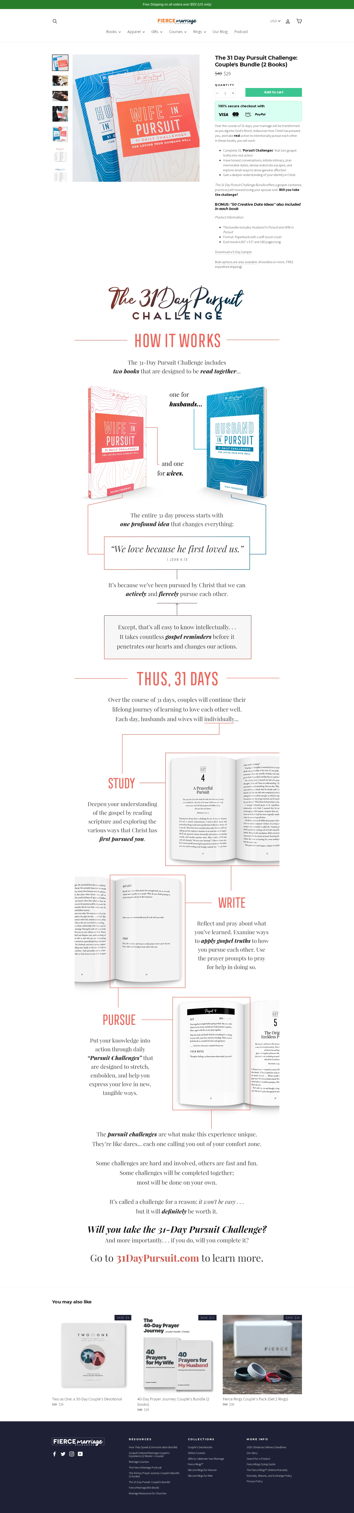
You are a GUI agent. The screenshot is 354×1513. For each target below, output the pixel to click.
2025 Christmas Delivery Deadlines (266, 1447)
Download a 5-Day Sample (233, 252)
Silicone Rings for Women (202, 1470)
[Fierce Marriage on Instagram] (71, 1453)
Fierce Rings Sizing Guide (261, 1464)
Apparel (134, 31)
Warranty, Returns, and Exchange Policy (269, 1476)
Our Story (252, 1453)
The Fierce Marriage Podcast (145, 1467)
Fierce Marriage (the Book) (144, 1487)
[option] (136, 118)
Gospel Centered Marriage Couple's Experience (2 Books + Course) (149, 1454)
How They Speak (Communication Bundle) (153, 1447)
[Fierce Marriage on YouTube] (80, 1453)
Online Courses (196, 1453)
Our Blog (220, 31)
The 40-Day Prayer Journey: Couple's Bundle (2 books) (154, 1474)
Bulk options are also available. (236, 262)
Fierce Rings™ (195, 1464)
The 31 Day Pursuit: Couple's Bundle (149, 1482)
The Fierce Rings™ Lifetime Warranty (267, 1470)
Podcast (241, 31)
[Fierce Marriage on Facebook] (54, 1453)
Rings (198, 31)
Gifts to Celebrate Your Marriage (206, 1458)
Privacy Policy (255, 1481)
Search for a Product (258, 1458)
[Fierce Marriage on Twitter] (63, 1453)
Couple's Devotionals (200, 1447)
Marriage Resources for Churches (147, 1493)
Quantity (224, 85)
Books (112, 31)
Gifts (155, 31)
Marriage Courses (139, 1462)
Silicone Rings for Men (200, 1476)
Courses (176, 31)
